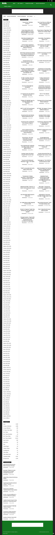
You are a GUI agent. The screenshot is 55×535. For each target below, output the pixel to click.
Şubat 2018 (5, 185)
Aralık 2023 (5, 44)
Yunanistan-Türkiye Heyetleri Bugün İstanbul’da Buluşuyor (9, 512)
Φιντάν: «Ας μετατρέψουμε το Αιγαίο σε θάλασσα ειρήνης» (9, 495)
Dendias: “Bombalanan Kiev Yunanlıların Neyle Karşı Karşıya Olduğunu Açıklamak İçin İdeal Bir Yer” (27, 70)
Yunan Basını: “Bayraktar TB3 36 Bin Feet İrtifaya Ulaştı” (44, 31)
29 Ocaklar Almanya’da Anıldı (44, 60)
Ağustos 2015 (6, 246)
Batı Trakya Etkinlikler (7, 434)
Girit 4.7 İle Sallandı (44, 93)
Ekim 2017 (5, 193)
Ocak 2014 (5, 284)
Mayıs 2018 (5, 179)
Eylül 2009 (5, 389)
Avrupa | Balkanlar (21, 16)
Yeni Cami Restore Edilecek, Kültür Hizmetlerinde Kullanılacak (44, 23)
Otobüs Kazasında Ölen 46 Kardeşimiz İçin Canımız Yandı (44, 154)
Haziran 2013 (5, 298)
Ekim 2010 (5, 363)
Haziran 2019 (5, 153)
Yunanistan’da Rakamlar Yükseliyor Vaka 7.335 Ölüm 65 (27, 161)
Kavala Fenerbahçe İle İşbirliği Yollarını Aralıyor (9, 506)
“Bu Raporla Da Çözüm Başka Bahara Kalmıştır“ (44, 101)
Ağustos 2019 (6, 149)
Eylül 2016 (5, 220)
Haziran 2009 (5, 395)
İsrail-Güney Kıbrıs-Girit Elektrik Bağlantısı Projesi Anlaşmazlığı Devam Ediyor (27, 31)
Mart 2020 (5, 135)
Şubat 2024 (5, 40)
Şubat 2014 (5, 282)
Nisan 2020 (5, 133)
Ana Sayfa (31, 19)
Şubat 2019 (5, 161)
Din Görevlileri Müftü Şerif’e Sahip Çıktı (27, 195)
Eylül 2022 (5, 74)
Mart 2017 (5, 207)
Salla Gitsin (5, 442)
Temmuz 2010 (6, 369)
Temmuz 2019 (6, 151)
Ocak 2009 (5, 405)
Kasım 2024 (5, 21)
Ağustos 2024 (6, 28)
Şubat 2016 (5, 234)
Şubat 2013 (5, 306)
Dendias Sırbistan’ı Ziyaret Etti (9, 517)
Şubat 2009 (5, 403)
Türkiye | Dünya (7, 6)
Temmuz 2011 (6, 345)
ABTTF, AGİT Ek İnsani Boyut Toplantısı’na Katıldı (27, 109)
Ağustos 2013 (6, 294)
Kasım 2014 (5, 264)
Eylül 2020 (5, 123)
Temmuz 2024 (6, 30)
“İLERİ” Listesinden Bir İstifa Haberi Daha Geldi (27, 168)
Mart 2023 (5, 62)
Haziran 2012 (5, 323)
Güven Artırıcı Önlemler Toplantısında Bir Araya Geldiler (10, 489)
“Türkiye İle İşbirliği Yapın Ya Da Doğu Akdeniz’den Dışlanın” (27, 102)
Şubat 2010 (5, 379)
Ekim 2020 (5, 121)
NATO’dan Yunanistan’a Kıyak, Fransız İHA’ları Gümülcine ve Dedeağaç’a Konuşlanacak (27, 54)
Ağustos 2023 (6, 52)
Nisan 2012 (5, 327)
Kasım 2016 (5, 216)
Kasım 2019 (5, 143)
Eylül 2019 (5, 147)
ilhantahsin (24, 25)
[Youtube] (52, 1)
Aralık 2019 (5, 141)
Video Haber (5, 452)
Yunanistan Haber (29, 3)
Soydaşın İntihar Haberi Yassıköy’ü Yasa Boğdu (44, 115)
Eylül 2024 (5, 26)
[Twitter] (50, 1)
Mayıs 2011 (5, 349)
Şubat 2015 (5, 258)
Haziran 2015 (5, 250)
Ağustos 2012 (6, 319)
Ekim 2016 (5, 218)
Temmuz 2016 (6, 224)
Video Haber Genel (7, 454)
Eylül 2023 (5, 50)
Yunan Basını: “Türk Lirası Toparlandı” (44, 146)
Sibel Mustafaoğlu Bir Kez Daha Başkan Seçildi (27, 38)
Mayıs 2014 (5, 276)
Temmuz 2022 (6, 78)
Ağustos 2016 (6, 222)
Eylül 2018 (5, 171)
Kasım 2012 (5, 313)
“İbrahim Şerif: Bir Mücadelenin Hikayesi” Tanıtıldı (10, 483)
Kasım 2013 (5, 288)
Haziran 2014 (5, 274)
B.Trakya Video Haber (7, 430)
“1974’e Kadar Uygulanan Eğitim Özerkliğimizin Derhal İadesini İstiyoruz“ (27, 46)
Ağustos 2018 (6, 173)
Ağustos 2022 (6, 76)
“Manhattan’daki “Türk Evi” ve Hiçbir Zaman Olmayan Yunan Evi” (27, 188)
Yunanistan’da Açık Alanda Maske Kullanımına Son (27, 115)
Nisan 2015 (5, 254)
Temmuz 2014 (6, 272)
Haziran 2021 (5, 104)
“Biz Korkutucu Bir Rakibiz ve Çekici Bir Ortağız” (44, 45)
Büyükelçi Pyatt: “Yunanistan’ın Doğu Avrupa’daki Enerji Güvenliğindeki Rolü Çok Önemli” (44, 178)
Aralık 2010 (5, 359)
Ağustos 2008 (6, 416)
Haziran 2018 (5, 177)
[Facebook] (47, 1)
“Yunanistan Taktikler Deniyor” (27, 23)
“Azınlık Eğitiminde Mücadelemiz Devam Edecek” (44, 138)
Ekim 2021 (5, 96)
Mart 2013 (5, 304)
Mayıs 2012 (5, 325)
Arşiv (14, 3)
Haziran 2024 (5, 32)
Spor (4, 444)
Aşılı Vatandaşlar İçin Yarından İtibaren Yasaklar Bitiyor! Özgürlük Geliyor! (44, 169)
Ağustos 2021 (6, 100)
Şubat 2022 (5, 88)
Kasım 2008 (5, 410)
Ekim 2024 (5, 24)
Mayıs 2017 (5, 203)
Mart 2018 (5, 183)
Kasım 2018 (5, 167)
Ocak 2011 (5, 357)
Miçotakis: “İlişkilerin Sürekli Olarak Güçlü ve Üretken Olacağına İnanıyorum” (9, 471)
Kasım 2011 (5, 337)
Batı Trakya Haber (6, 436)
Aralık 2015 (5, 238)
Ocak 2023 (5, 66)
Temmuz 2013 (6, 296)
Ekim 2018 (5, 169)
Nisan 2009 (5, 399)
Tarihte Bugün (6, 446)
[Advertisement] (27, 11)
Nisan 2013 (5, 302)
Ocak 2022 (5, 90)
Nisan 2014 (5, 278)
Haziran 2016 (5, 226)
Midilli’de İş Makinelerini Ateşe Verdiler (44, 130)
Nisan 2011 (5, 351)
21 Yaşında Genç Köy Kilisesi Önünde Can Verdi (27, 94)
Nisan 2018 (5, 181)
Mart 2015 (5, 256)
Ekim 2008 (5, 412)
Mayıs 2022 (5, 82)
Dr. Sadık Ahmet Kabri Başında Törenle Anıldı (27, 203)
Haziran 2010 (5, 371)
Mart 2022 (5, 86)
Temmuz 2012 (6, 321)
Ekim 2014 (5, 266)
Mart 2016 (5, 232)
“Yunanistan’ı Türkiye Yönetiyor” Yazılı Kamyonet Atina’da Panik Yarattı (27, 177)
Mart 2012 (5, 329)
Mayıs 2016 (5, 228)
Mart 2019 (5, 159)
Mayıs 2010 (5, 373)
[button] (50, 4)
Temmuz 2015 (6, 248)
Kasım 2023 (5, 46)
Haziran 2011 (5, 347)
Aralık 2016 (5, 213)
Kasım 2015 (5, 240)
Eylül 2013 (5, 292)
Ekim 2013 (5, 290)
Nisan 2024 (5, 36)
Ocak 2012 (5, 333)
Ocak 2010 (5, 381)
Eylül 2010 (5, 365)
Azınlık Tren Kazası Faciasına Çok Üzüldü (44, 53)
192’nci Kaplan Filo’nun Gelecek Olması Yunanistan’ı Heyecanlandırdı (27, 131)
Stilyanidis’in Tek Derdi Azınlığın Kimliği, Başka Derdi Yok (44, 196)
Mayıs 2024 (5, 34)
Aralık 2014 (5, 262)
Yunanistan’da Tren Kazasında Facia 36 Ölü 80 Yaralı (27, 62)
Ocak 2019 (5, 163)
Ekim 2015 (5, 242)
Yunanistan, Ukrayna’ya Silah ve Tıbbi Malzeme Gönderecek (44, 123)
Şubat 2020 (5, 137)
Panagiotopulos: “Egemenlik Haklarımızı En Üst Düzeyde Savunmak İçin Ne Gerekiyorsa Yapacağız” (27, 219)
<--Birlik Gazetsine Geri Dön (44, 531)
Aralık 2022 (5, 68)
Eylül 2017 (5, 195)
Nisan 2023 (5, 60)
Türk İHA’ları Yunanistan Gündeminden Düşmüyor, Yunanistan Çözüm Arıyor (44, 87)
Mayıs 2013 (5, 300)
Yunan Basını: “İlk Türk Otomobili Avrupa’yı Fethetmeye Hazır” (27, 139)
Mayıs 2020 (5, 131)
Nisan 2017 (5, 205)
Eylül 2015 (5, 244)
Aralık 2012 (5, 310)
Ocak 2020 (5, 139)
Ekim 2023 (5, 48)
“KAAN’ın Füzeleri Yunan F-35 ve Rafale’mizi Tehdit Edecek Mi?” (10, 500)
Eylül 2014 (5, 268)
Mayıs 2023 (5, 58)
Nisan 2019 (5, 157)
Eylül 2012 (5, 317)
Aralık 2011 (5, 335)
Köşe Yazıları (6, 440)
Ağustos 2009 (6, 391)
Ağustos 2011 (6, 343)
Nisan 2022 (5, 84)
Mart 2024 (5, 38)
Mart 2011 (5, 353)
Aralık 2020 (5, 116)
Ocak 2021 (5, 114)
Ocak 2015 (5, 260)
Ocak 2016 (5, 236)
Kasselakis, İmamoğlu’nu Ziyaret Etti (44, 38)
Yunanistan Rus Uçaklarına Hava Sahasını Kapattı (27, 122)
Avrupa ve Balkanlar (40, 3)
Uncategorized (6, 450)
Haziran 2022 (5, 80)
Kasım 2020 (5, 119)
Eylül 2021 (5, 98)
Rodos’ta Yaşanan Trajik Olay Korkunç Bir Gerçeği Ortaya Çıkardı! (27, 210)
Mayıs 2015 (5, 252)
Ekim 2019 (5, 145)
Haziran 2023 (5, 56)
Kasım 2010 (5, 361)
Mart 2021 (5, 110)
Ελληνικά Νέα (6, 458)
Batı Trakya (20, 3)
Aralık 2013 (5, 286)
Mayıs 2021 (5, 106)
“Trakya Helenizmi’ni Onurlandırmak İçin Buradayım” (44, 79)
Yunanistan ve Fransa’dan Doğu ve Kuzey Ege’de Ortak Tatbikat (44, 70)
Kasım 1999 (5, 418)
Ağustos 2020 (6, 125)
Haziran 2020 (5, 129)
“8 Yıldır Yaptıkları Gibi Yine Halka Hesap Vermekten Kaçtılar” (27, 79)
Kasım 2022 (5, 70)
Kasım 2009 (5, 385)
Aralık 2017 (5, 189)
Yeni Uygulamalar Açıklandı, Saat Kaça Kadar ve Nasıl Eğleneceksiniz (27, 147)
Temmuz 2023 (6, 54)
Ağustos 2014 (6, 270)
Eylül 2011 (5, 341)
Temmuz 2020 (6, 127)
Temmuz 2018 (6, 175)
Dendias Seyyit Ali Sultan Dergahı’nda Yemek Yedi (28, 154)
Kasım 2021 (5, 94)
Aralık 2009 (5, 383)
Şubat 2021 (5, 112)
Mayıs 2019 (5, 155)
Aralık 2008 (5, 407)
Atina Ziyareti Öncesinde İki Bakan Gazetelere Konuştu (9, 465)
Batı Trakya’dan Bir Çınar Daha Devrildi (44, 209)
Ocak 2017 (5, 211)
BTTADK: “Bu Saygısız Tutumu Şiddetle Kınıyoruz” (44, 109)
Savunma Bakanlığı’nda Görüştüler (27, 86)
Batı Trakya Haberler (7, 438)
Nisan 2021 (5, 108)
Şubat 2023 (5, 64)
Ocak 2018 (5, 187)
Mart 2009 (5, 401)
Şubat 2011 (5, 355)
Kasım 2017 (5, 191)
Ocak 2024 (5, 42)
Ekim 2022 (5, 72)
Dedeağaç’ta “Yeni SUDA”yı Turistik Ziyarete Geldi (44, 161)
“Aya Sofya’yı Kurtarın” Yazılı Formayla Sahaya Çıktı (44, 203)
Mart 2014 (5, 280)
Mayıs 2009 (5, 397)
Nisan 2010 (5, 375)
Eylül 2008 (5, 414)
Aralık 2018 (5, 165)
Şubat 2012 (5, 331)
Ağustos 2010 (6, 367)
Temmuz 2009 (6, 393)
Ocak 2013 (5, 308)
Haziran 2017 (5, 201)
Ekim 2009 (5, 387)
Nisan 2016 (5, 230)
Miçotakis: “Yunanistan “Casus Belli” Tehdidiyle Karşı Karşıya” (44, 188)
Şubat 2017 (5, 209)
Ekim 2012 (5, 315)
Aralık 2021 (5, 92)
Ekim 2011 (5, 339)
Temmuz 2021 (6, 102)
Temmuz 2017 (6, 199)
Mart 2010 (5, 377)
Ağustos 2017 (6, 197)
